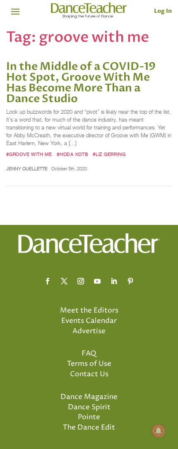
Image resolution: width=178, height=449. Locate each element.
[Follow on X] (64, 281)
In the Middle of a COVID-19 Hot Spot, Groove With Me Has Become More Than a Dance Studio (81, 82)
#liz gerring (109, 154)
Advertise (89, 331)
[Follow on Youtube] (97, 281)
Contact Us (89, 374)
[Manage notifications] (158, 430)
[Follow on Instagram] (80, 281)
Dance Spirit (89, 407)
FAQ (89, 353)
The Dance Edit (89, 427)
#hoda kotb (72, 154)
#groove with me (29, 154)
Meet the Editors (89, 310)
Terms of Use (89, 364)
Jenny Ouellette (27, 169)
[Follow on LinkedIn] (113, 281)
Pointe (89, 417)
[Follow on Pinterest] (130, 281)
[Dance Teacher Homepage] (89, 10)
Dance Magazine (89, 397)
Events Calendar (89, 321)
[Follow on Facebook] (47, 281)
